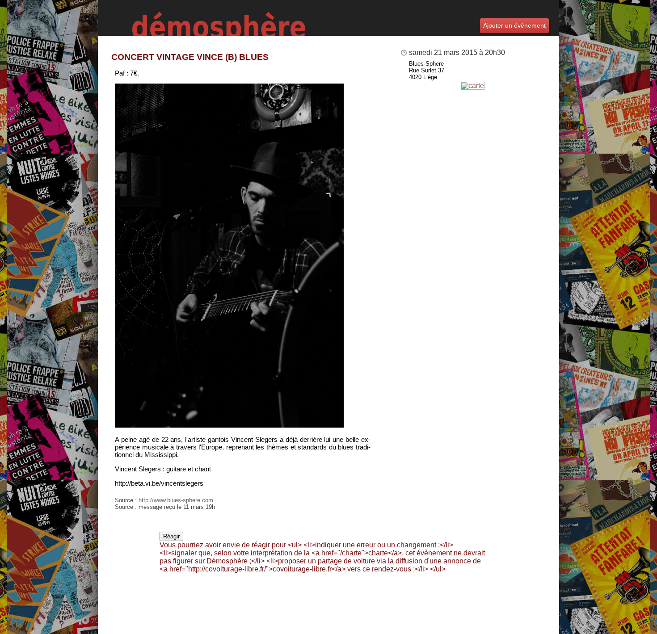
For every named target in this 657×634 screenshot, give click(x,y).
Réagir (171, 536)
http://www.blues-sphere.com (176, 500)
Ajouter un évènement (514, 25)
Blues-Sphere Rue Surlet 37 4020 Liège (426, 70)
